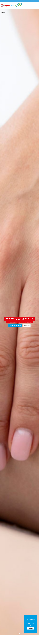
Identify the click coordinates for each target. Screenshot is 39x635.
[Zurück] (2, 321)
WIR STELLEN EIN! (27, 325)
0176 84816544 (36, 0)
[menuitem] (4, 5)
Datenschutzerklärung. (30, 625)
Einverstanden (30, 628)
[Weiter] (36, 321)
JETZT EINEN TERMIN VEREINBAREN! (15, 325)
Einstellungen (30, 631)
